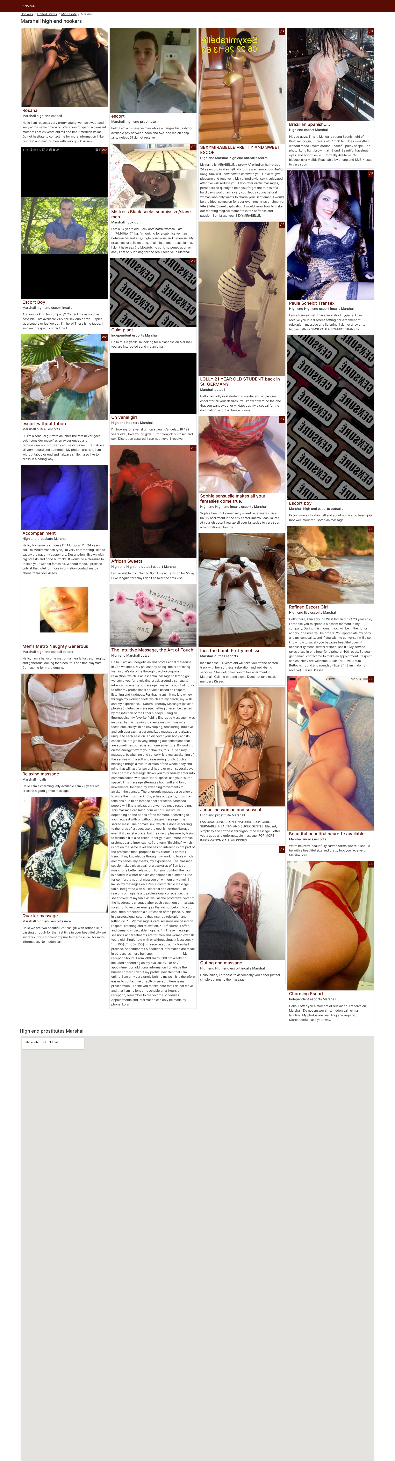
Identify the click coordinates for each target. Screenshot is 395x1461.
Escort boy (300, 503)
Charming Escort (306, 993)
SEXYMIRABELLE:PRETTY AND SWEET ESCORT (240, 150)
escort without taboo (44, 423)
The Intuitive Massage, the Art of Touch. (153, 649)
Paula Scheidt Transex (312, 303)
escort (118, 116)
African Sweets (126, 561)
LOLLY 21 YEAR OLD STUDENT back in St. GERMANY (240, 381)
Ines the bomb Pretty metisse (230, 650)
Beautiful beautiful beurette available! (327, 833)
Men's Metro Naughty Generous (55, 646)
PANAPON (28, 6)
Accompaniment (39, 533)
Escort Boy (33, 302)
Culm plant (122, 329)
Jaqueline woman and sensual (230, 809)
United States (47, 14)
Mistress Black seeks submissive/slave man (151, 214)
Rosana (29, 110)
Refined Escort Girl (308, 607)
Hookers (27, 14)
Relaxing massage (40, 773)
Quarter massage (40, 915)
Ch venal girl (124, 417)
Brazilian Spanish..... (309, 124)
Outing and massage (221, 962)
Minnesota (69, 14)
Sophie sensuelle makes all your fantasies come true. (232, 498)
